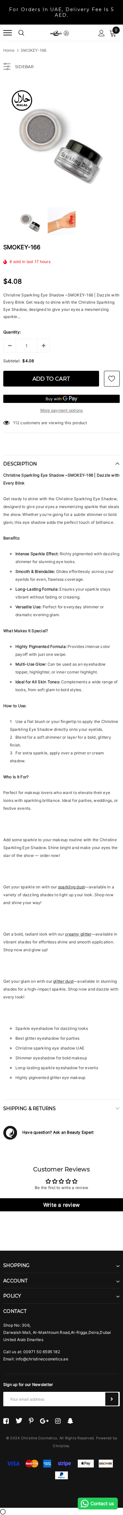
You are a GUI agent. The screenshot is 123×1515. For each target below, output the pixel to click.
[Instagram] (58, 1421)
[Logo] (59, 33)
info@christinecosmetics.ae (42, 1358)
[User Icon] (101, 33)
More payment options (61, 410)
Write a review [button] (61, 1205)
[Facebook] (6, 1421)
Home (8, 50)
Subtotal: (11, 360)
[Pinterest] (31, 1421)
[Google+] (44, 1421)
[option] (61, 139)
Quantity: (12, 332)
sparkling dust (71, 886)
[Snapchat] (70, 1421)
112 (16, 422)
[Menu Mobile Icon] (7, 33)
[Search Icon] (21, 33)
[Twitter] (18, 1421)
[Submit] (111, 1399)
